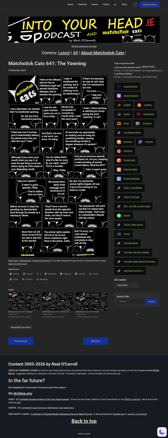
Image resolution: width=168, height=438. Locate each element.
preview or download (137, 414)
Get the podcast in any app (84, 46)
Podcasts (82, 4)
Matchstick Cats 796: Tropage (20, 312)
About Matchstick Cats (102, 52)
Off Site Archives (150, 5)
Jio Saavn (147, 123)
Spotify (127, 215)
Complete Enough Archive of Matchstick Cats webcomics (47, 408)
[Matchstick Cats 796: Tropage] (24, 301)
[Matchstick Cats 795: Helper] (91, 301)
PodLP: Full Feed (131, 197)
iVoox (126, 123)
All (75, 52)
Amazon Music (131, 86)
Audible (127, 105)
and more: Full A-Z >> (133, 270)
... (137, 313)
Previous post (20, 341)
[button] (162, 432)
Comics (94, 4)
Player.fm (128, 151)
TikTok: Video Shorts (133, 224)
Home (70, 4)
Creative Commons (41, 260)
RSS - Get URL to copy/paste (137, 206)
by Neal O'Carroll (84, 414)
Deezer (127, 114)
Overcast (128, 142)
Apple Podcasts (131, 95)
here (19, 402)
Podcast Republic (132, 178)
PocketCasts (129, 160)
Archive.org (23, 393)
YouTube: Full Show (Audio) (136, 252)
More (124, 4)
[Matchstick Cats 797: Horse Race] (58, 301)
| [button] (137, 72)
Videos (106, 4)
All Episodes (25, 260)
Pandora (149, 142)
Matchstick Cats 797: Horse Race (55, 312)
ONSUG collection (132, 399)
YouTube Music (131, 243)
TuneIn (127, 234)
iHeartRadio (148, 114)
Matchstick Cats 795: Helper (87, 312)
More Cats (13, 260)
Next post (95, 341)
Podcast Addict (131, 169)
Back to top (84, 421)
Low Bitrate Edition (132, 132)
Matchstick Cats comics (21, 327)
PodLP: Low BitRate (133, 188)
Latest (64, 52)
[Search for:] (131, 301)
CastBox (148, 105)
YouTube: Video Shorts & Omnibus (139, 261)
